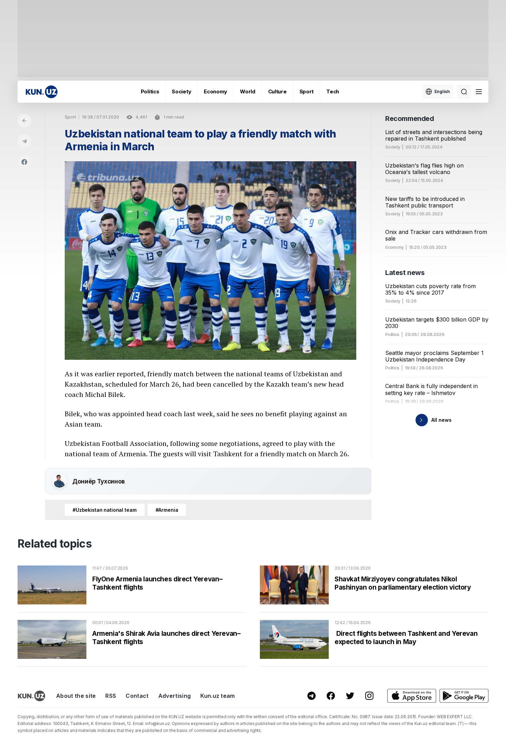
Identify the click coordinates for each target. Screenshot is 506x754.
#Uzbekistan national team (105, 510)
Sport (306, 91)
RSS (110, 695)
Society (181, 91)
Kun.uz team (217, 695)
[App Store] (411, 696)
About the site (76, 695)
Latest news (405, 272)
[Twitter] (350, 696)
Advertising (174, 695)
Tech (332, 91)
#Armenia (167, 510)
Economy (215, 91)
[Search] (464, 91)
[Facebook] (24, 162)
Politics (150, 91)
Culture (277, 91)
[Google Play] (464, 696)
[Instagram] (369, 696)
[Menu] (479, 92)
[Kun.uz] (41, 91)
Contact (137, 695)
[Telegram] (24, 141)
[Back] (24, 121)
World (247, 91)
